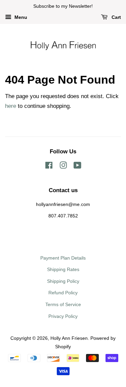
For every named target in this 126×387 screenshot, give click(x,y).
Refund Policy (63, 292)
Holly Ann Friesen (69, 338)
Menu (20, 17)
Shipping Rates (63, 269)
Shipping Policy (63, 281)
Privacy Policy (63, 316)
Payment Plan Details (63, 258)
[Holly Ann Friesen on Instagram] (63, 166)
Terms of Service (63, 304)
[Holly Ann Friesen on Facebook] (49, 166)
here (10, 106)
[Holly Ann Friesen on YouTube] (77, 166)
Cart (115, 17)
